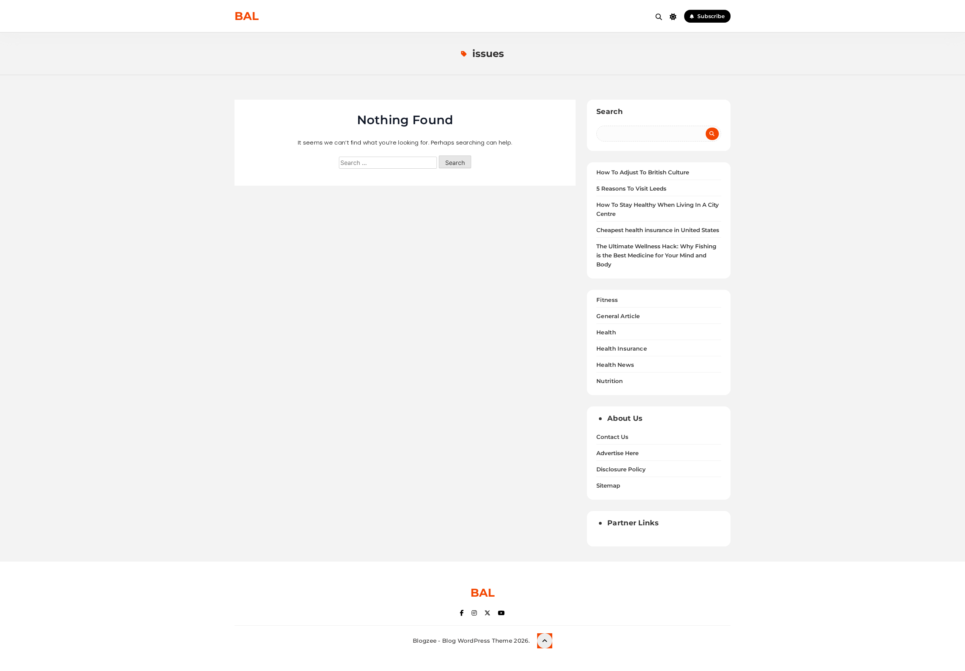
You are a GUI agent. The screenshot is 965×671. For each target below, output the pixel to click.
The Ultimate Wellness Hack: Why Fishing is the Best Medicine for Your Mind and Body (656, 255)
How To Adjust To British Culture (642, 172)
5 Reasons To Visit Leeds (631, 188)
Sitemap (608, 485)
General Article (618, 316)
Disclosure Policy (621, 469)
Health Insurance (621, 348)
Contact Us (612, 437)
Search (609, 111)
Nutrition (609, 381)
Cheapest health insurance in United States (657, 230)
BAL (246, 16)
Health (606, 332)
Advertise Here (617, 453)
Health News (615, 364)
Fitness (607, 299)
